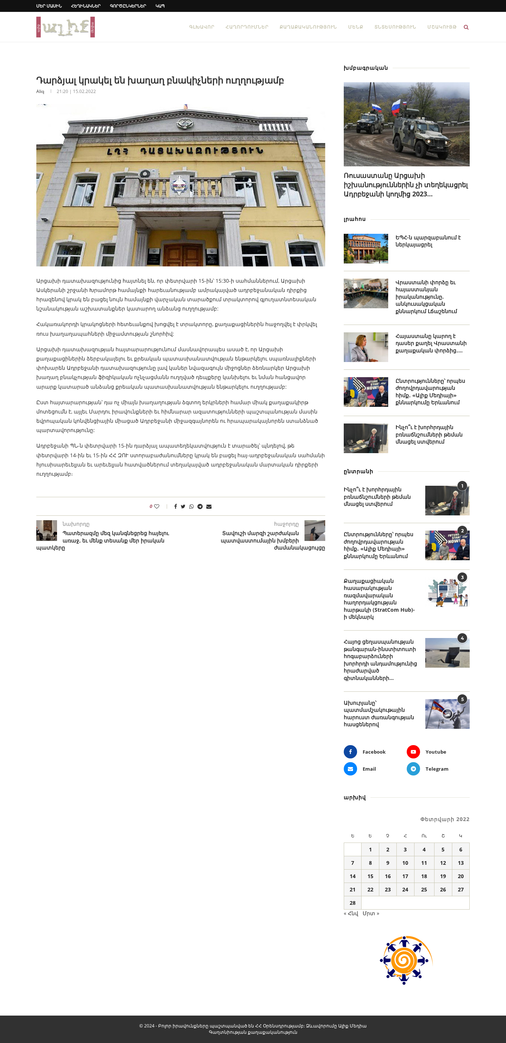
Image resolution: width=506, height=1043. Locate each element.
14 (353, 876)
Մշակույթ (442, 27)
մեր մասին (49, 6)
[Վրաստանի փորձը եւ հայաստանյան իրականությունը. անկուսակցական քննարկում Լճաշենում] (366, 293)
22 (370, 889)
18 (424, 876)
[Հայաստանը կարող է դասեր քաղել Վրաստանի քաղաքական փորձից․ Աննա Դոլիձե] (366, 347)
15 (370, 876)
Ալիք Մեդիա (352, 1026)
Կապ (160, 6)
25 (424, 889)
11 (424, 862)
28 (353, 902)
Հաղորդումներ (247, 27)
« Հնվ (351, 913)
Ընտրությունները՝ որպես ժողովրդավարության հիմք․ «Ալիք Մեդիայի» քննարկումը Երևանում (430, 391)
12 (443, 862)
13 (461, 862)
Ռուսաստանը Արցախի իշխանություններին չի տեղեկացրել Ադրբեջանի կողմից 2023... (406, 184)
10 (405, 862)
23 (388, 889)
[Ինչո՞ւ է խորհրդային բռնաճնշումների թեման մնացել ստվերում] (366, 438)
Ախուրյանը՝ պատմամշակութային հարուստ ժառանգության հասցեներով (379, 713)
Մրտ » (371, 913)
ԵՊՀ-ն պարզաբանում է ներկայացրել (428, 241)
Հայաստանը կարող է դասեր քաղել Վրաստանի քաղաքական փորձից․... (431, 343)
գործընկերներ (128, 6)
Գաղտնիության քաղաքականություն (253, 1032)
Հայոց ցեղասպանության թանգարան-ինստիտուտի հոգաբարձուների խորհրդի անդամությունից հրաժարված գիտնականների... (380, 659)
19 (443, 876)
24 (405, 889)
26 (443, 889)
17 (405, 876)
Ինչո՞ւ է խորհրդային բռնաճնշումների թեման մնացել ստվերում (429, 434)
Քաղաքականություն (308, 27)
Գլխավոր (201, 27)
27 (461, 889)
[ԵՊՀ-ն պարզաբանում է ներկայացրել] (366, 248)
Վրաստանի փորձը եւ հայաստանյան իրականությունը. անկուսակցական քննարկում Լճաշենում (426, 297)
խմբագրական (366, 67)
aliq (40, 91)
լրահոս (355, 218)
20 (461, 876)
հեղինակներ (86, 6)
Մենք (355, 27)
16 (388, 876)
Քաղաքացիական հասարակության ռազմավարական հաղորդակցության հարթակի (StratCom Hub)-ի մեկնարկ (379, 599)
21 (353, 889)
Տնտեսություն (395, 27)
